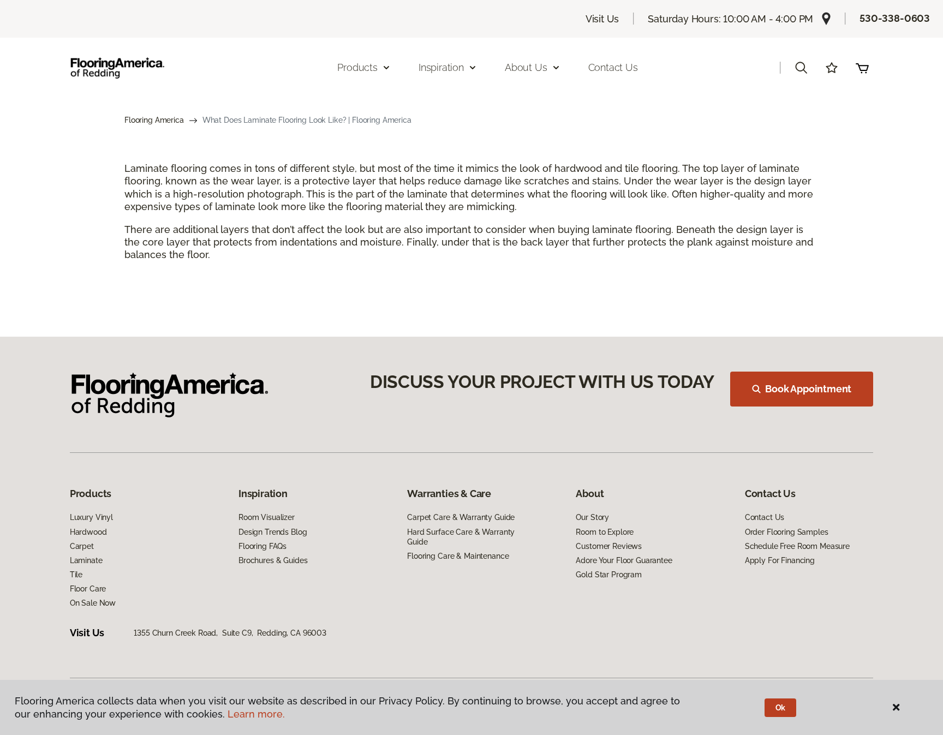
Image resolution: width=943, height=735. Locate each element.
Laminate (86, 560)
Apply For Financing (780, 560)
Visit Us (602, 19)
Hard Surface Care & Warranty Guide (461, 537)
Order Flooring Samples (786, 532)
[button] (801, 68)
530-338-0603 (895, 18)
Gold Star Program (609, 574)
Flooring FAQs (262, 546)
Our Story (592, 517)
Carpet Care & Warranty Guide (461, 517)
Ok (780, 707)
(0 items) (862, 67)
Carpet (82, 546)
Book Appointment (808, 389)
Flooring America (154, 120)
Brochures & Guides (272, 560)
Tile (76, 574)
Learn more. (256, 714)
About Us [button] (526, 67)
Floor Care (88, 588)
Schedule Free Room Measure (797, 546)
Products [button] (357, 67)
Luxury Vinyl (91, 517)
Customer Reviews (609, 546)
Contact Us (613, 67)
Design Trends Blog (272, 532)
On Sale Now (93, 603)
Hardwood (88, 532)
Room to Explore (605, 532)
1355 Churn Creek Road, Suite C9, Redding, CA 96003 (230, 633)
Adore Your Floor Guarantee (624, 560)
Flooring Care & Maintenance (458, 556)
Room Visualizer (266, 517)
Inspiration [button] (441, 67)
